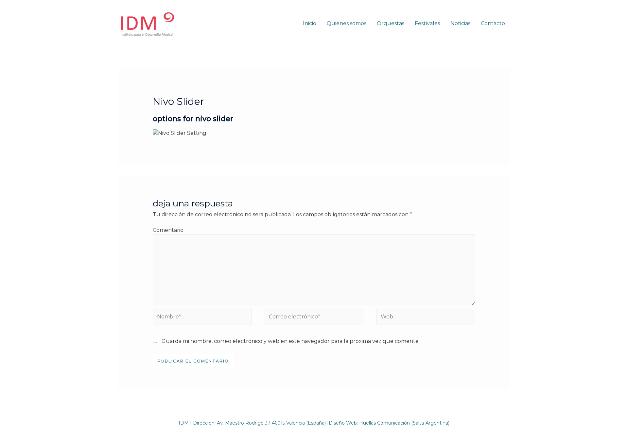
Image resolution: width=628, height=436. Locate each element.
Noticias (460, 23)
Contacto (493, 23)
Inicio (309, 23)
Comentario (168, 230)
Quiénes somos (346, 23)
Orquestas (390, 23)
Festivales (427, 23)
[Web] (425, 318)
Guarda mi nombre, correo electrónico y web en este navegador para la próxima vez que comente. (291, 341)
